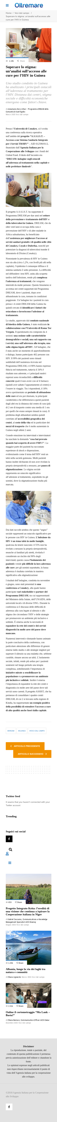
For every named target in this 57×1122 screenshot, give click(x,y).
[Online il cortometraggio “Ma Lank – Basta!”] (28, 995)
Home (9, 13)
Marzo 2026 (26, 977)
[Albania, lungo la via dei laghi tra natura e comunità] (28, 948)
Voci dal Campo (37, 731)
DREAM (11, 731)
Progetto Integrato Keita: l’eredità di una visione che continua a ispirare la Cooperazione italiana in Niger (28, 911)
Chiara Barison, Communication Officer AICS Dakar (28, 1020)
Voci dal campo (22, 13)
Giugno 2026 (11, 925)
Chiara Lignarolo (14, 977)
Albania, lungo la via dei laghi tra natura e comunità (25, 971)
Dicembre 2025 (12, 1023)
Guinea (22, 731)
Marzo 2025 (10, 114)
